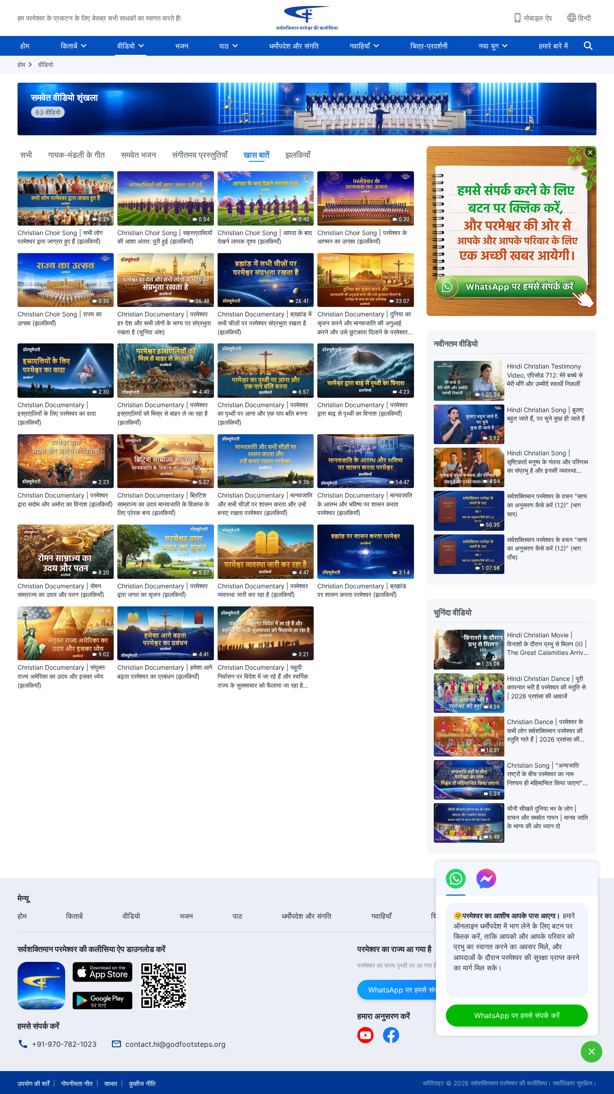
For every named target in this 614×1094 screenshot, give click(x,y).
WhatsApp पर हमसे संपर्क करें (411, 989)
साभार (110, 1083)
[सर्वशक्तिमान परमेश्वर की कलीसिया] (307, 18)
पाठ (224, 45)
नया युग (488, 45)
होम (24, 45)
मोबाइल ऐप (538, 17)
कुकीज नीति (142, 1083)
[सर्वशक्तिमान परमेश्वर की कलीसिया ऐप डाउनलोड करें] (41, 984)
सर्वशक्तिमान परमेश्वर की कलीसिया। (511, 1083)
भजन (181, 45)
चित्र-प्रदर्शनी (429, 45)
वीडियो (126, 45)
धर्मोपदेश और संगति (294, 45)
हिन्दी (584, 17)
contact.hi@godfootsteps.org (175, 1044)
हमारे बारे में (553, 45)
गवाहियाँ (360, 45)
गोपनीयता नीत (77, 1083)
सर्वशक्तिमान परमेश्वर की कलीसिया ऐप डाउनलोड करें (91, 949)
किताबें (69, 45)
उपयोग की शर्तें (33, 1083)
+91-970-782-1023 (64, 1044)
